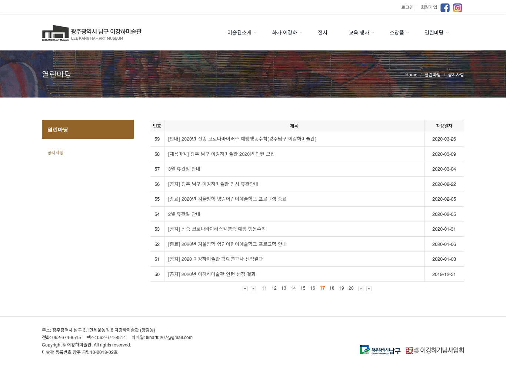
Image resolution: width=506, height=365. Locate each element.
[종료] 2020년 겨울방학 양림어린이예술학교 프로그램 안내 (227, 243)
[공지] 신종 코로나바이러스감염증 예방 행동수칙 (217, 228)
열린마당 (434, 32)
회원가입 (429, 7)
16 (312, 288)
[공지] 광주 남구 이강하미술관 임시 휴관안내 (213, 183)
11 (264, 288)
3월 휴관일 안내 (184, 168)
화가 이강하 (284, 32)
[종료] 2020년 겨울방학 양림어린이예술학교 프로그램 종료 (227, 198)
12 (274, 288)
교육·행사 (359, 32)
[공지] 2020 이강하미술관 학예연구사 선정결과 (215, 258)
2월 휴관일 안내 (184, 213)
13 (283, 288)
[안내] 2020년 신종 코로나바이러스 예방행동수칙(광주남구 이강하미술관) (242, 138)
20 (351, 288)
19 (341, 288)
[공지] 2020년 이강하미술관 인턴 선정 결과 (212, 273)
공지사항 (55, 152)
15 (303, 288)
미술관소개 (239, 32)
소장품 (397, 32)
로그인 (410, 7)
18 (331, 288)
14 (293, 288)
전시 (322, 32)
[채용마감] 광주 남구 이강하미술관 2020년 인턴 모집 (221, 153)
